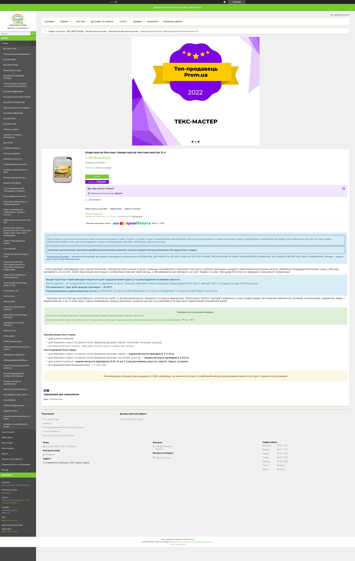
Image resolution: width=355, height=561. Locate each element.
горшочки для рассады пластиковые (59, 435)
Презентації (7, 443)
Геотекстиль (9, 296)
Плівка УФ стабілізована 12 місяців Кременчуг (15, 202)
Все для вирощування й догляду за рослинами (13, 374)
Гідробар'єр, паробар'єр (14, 354)
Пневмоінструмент (11, 148)
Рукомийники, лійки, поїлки (15, 394)
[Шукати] (33, 33)
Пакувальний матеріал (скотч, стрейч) (16, 347)
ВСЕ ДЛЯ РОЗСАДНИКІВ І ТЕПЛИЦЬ (13, 76)
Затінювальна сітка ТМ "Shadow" (13, 323)
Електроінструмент (12, 153)
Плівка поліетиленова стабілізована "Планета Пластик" (14, 212)
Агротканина (9, 301)
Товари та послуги (56, 31)
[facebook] (45, 391)
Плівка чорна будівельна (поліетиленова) (14, 276)
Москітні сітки (9, 330)
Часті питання (8, 432)
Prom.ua (191, 539)
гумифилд (47, 423)
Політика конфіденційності (202, 542)
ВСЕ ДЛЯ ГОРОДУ (10, 65)
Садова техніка (10, 411)
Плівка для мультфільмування (16, 54)
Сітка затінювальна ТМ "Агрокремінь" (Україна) (14, 189)
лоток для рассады (51, 419)
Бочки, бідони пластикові (14, 196)
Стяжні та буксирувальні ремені (14, 241)
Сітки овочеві (9, 248)
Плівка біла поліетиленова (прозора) (15, 315)
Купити (97, 176)
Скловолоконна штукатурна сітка (16, 255)
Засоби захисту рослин (96, 31)
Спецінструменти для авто (15, 164)
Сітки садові (8, 336)
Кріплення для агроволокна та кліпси (16, 417)
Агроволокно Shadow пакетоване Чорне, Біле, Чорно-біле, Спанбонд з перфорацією (14, 266)
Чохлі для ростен (10, 290)
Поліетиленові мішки (12, 341)
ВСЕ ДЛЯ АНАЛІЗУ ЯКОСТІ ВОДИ (16, 97)
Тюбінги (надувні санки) (13, 405)
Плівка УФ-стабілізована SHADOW (14, 308)
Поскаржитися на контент (180, 542)
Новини (137, 22)
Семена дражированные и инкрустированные (63, 427)
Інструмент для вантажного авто (15, 170)
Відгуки (5, 453)
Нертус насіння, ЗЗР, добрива (16, 107)
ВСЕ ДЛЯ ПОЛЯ (9, 48)
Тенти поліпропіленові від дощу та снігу (14, 283)
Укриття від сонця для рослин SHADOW (16, 366)
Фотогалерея (7, 448)
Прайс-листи (7, 437)
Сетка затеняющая (51, 431)
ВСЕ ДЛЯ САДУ (9, 59)
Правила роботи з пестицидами (16, 464)
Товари (5, 43)
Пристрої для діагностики (14, 177)
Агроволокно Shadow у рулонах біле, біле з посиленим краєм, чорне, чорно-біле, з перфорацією (17, 232)
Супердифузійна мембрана (15, 360)
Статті (123, 22)
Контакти (152, 22)
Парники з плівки (11, 129)
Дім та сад (7, 142)
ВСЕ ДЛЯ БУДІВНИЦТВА (13, 91)
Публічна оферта (172, 22)
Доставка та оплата (102, 22)
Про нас (80, 22)
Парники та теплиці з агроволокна (12, 135)
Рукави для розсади (12, 70)
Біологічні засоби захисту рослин (123, 31)
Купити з (92, 182)
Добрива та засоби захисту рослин (15, 425)
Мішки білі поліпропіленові (15, 389)
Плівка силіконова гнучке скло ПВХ (16, 221)
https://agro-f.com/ (9, 531)
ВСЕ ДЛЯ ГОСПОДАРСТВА (14, 102)
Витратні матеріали (12, 183)
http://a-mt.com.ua (9, 520)
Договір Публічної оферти (132, 419)
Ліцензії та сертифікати (12, 459)
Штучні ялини (9, 400)
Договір (5, 470)
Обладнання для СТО (12, 159)
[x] (48, 391)
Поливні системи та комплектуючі (12, 382)
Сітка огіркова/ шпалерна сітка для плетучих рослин (15, 84)
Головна (49, 22)
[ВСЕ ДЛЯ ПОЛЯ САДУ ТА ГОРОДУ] (18, 20)
